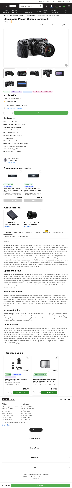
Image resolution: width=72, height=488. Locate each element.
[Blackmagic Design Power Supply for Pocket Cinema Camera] (17, 364)
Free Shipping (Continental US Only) (16, 105)
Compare (55, 25)
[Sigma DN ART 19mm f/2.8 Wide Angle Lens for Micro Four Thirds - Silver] (45, 364)
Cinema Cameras (30, 15)
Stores (68, 1)
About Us (53, 1)
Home (6, 15)
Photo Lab (45, 11)
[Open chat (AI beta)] (50, 6)
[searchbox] (31, 6)
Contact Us (36, 430)
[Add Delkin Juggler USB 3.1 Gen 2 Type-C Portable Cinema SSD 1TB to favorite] (41, 171)
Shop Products (6, 11)
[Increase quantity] (11, 113)
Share (44, 25)
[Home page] (9, 6)
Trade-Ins (67, 11)
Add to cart (41, 113)
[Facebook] (65, 399)
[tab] (8, 232)
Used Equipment (28, 11)
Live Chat (12, 162)
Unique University (15, 11)
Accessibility (45, 474)
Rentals (39, 11)
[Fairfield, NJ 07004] (47, 6)
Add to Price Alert (11, 101)
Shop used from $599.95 (12, 98)
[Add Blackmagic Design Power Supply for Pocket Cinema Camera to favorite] (28, 357)
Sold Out (14, 200)
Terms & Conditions (28, 474)
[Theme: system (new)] (55, 6)
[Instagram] (61, 399)
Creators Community (43, 1)
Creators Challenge (54, 11)
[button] (69, 6)
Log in (64, 6)
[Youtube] (69, 399)
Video (21, 15)
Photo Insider (61, 1)
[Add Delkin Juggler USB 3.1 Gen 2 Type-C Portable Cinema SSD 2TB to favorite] (20, 171)
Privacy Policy (37, 474)
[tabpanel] (36, 291)
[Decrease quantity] (5, 113)
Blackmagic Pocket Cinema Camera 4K (49, 15)
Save (65, 25)
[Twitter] (57, 399)
